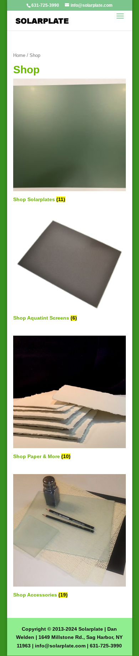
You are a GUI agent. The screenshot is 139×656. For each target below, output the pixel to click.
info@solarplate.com (60, 646)
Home (19, 55)
